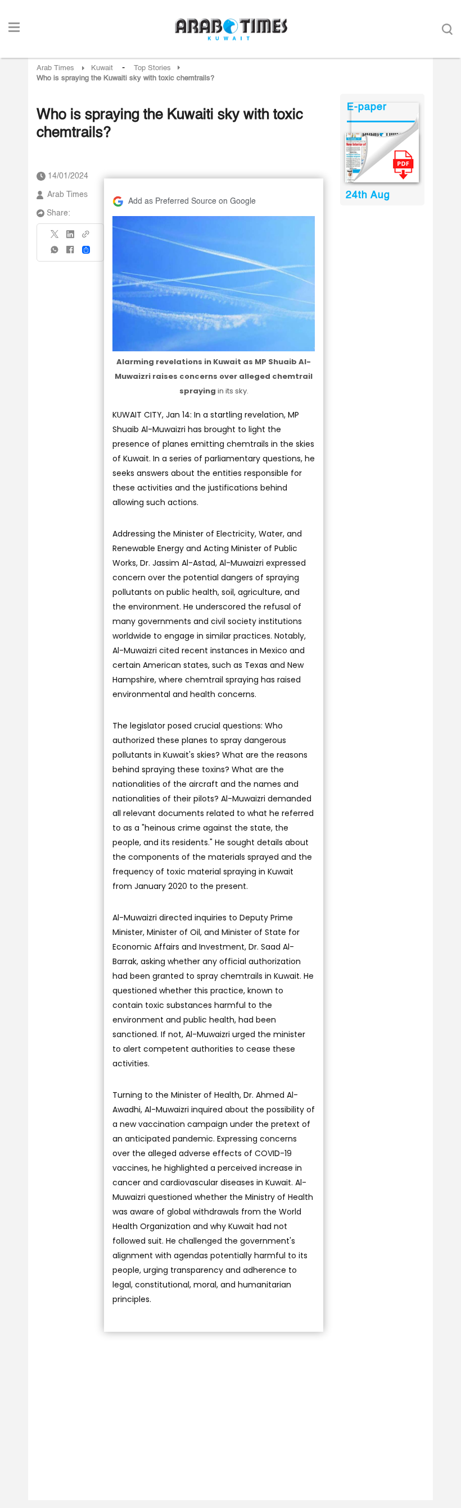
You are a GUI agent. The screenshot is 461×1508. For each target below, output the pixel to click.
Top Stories (152, 68)
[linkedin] (70, 238)
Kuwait (102, 68)
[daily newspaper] (382, 157)
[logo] (231, 29)
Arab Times (55, 68)
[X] (55, 237)
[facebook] (70, 253)
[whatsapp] (55, 253)
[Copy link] (86, 237)
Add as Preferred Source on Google (192, 201)
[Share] (86, 250)
